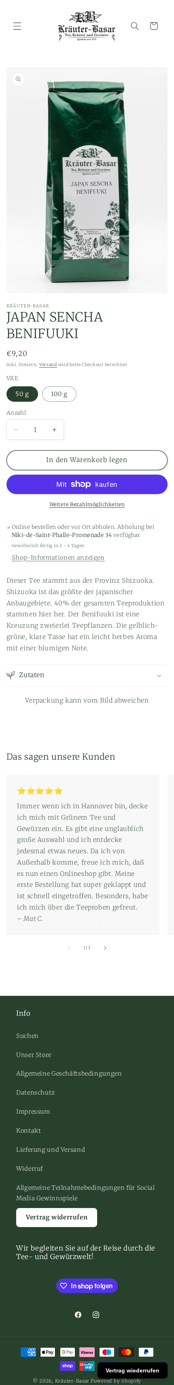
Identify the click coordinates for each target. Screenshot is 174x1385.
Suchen (27, 1036)
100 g (59, 394)
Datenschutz (35, 1092)
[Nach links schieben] (69, 948)
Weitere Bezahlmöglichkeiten (87, 504)
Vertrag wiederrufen (132, 1370)
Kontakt (28, 1130)
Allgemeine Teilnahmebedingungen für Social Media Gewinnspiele (85, 1193)
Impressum (33, 1111)
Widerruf (29, 1168)
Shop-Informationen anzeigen (58, 557)
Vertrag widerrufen (56, 1217)
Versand (48, 364)
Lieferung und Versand (50, 1149)
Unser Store (33, 1055)
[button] (17, 26)
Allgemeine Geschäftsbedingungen (69, 1073)
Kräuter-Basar (72, 1381)
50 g (22, 394)
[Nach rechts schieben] (105, 948)
